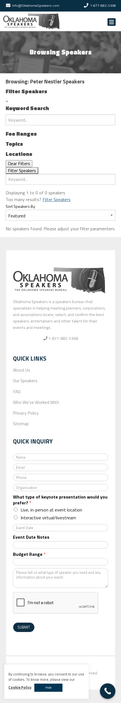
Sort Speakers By (20, 206)
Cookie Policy (19, 687)
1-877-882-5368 (103, 5)
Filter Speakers (56, 199)
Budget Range (29, 554)
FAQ (17, 391)
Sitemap (21, 423)
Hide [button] (48, 687)
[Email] (8, 5)
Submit (23, 627)
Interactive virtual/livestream (48, 517)
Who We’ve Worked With (36, 402)
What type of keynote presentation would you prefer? (60, 500)
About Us (21, 370)
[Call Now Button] (107, 691)
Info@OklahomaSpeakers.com (35, 5)
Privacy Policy (26, 412)
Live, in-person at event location (51, 509)
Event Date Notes (31, 537)
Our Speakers (25, 380)
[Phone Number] (86, 5)
